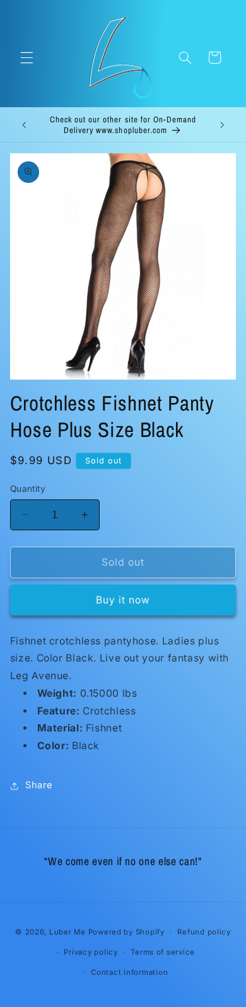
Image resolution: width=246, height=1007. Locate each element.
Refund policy (204, 932)
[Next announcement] (222, 125)
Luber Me (67, 932)
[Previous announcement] (24, 125)
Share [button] (39, 785)
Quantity (27, 489)
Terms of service (163, 952)
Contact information (129, 972)
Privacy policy (90, 952)
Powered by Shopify (126, 932)
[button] (26, 57)
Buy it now (123, 600)
